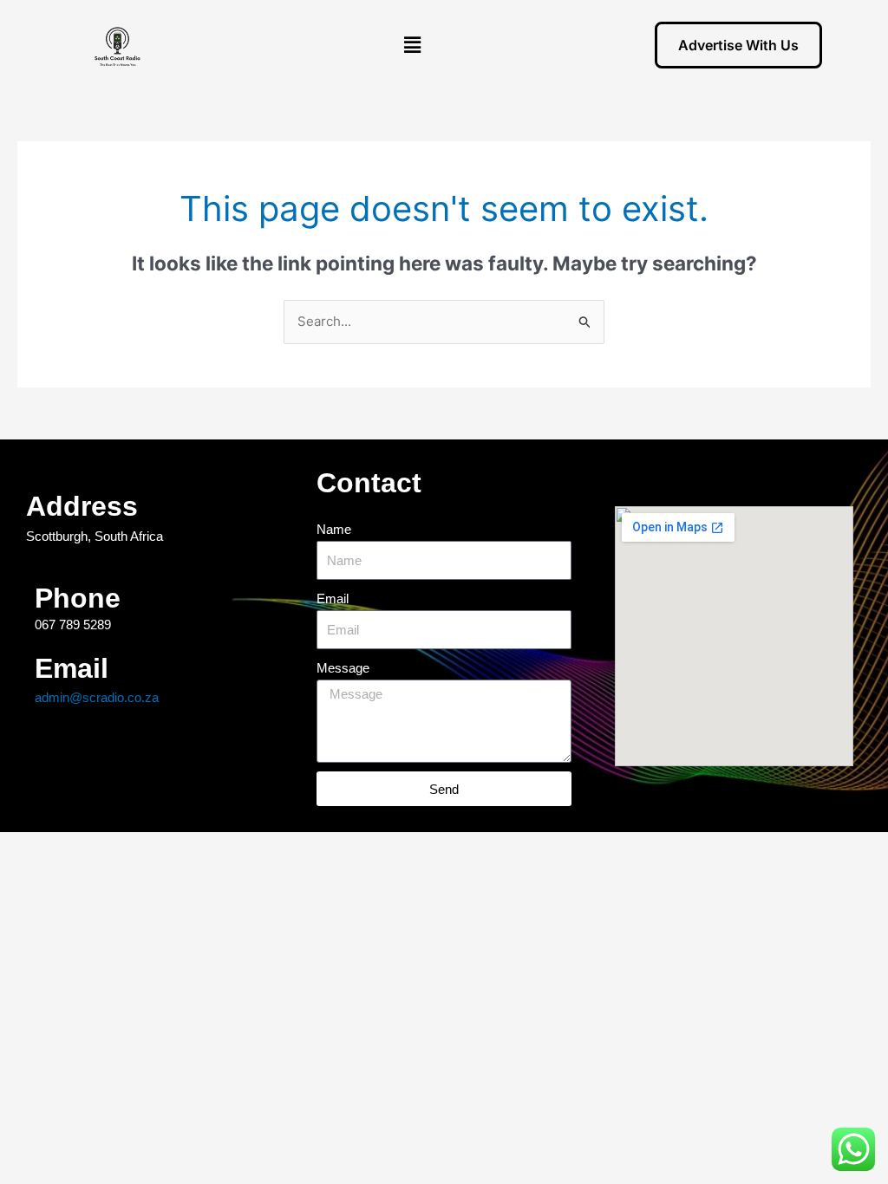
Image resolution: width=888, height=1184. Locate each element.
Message (343, 667)
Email (333, 598)
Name (334, 529)
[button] (413, 45)
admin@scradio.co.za (97, 697)
